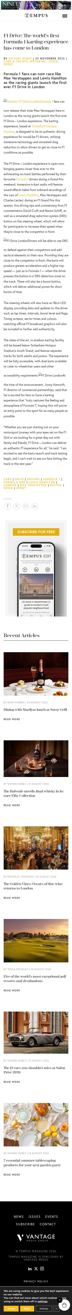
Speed (53, 61)
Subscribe (25, 1224)
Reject (27, 1308)
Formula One (15, 482)
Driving (33, 479)
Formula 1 (47, 101)
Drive (19, 479)
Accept (11, 1308)
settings (42, 1301)
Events (51, 1216)
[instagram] (42, 1269)
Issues (35, 1216)
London (10, 485)
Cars (8, 479)
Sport (8, 64)
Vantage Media (36, 1259)
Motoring (38, 61)
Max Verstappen (33, 485)
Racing (56, 485)
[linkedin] (30, 1269)
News (19, 1216)
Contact (48, 1224)
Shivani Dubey (20, 58)
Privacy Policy (36, 1281)
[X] (36, 1269)
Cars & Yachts (16, 61)
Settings (44, 1308)
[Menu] (64, 15)
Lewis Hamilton (28, 195)
